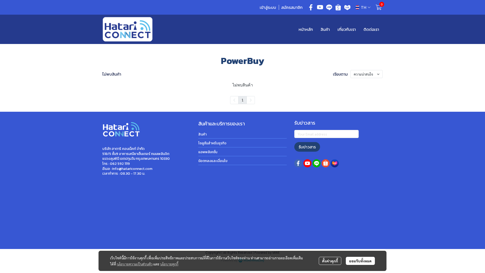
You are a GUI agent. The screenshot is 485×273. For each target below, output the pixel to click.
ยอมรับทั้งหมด (360, 261)
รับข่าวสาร (307, 147)
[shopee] (338, 7)
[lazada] (347, 7)
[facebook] (311, 7)
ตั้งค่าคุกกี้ (330, 261)
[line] (329, 7)
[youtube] (320, 7)
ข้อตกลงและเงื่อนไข (212, 161)
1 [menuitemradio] (242, 100)
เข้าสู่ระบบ (268, 7)
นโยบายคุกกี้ (169, 264)
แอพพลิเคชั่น (207, 152)
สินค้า (202, 134)
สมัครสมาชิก (292, 7)
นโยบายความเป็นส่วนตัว (135, 264)
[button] (363, 7)
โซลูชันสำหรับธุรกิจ (212, 143)
